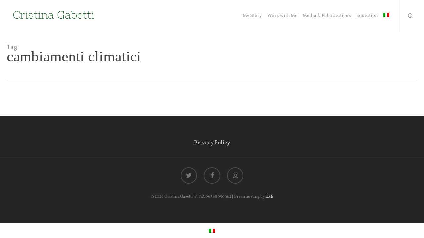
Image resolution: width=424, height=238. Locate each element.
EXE (269, 196)
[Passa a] (386, 16)
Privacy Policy (212, 143)
